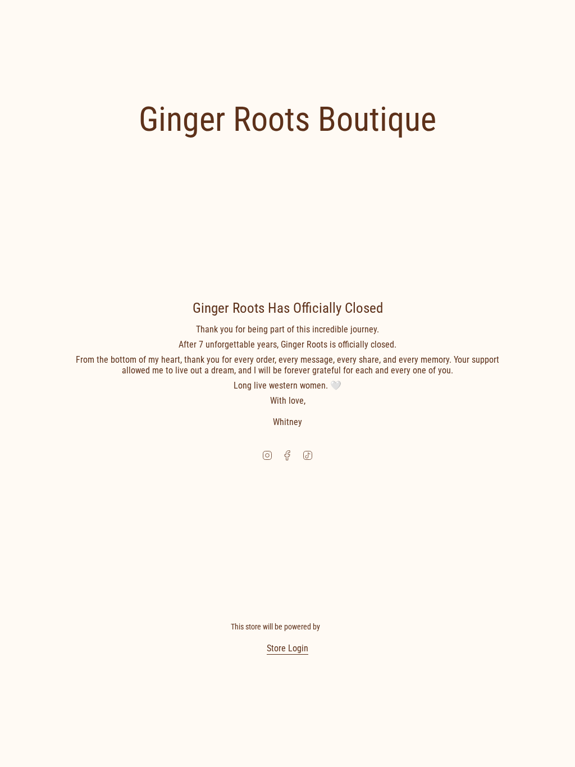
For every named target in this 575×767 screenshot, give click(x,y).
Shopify (333, 626)
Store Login (287, 648)
